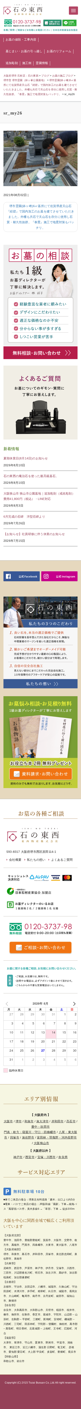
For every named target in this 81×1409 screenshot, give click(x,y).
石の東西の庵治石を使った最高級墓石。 (31, 476)
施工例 (27, 63)
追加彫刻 (12, 63)
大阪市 (8, 1121)
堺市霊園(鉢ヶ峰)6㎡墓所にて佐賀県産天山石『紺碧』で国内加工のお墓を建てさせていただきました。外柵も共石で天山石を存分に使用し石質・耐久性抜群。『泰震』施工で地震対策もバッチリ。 (40, 216)
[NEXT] (73, 1003)
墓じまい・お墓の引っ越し (24, 51)
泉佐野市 (28, 1137)
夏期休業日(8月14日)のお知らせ (25, 458)
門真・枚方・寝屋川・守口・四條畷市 (30, 1132)
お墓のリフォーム (59, 51)
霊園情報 (42, 63)
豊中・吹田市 (40, 1126)
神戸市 (18, 1157)
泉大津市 (42, 1121)
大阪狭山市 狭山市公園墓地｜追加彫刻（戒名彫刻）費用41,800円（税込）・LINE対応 (39, 496)
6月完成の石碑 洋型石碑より (24, 516)
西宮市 (30, 1157)
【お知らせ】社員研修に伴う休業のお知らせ (34, 534)
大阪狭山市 (41, 1143)
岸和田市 (57, 1121)
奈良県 (63, 1157)
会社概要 (15, 859)
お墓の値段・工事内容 (21, 39)
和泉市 (29, 1121)
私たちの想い (36, 859)
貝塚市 (14, 1137)
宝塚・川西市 (46, 1157)
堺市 (19, 1121)
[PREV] (7, 1003)
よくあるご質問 (62, 859)
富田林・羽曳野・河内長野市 (57, 1137)
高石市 (71, 1121)
